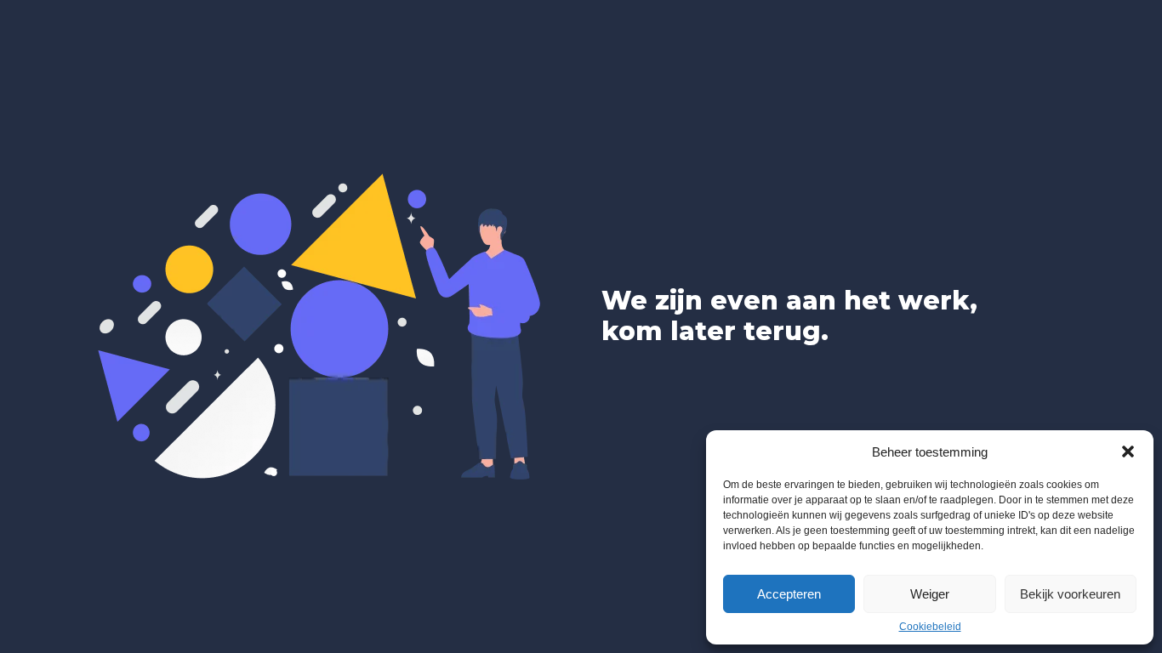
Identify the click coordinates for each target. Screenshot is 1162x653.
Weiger (929, 594)
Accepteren (789, 594)
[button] (1127, 451)
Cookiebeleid (930, 627)
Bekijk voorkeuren (1070, 594)
